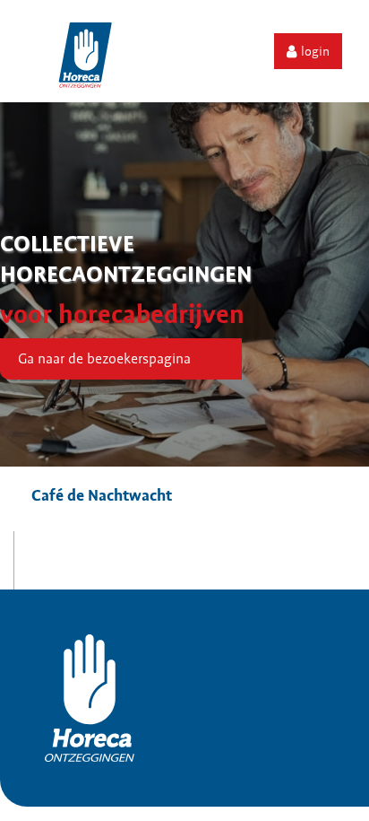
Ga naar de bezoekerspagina (104, 359)
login (315, 51)
